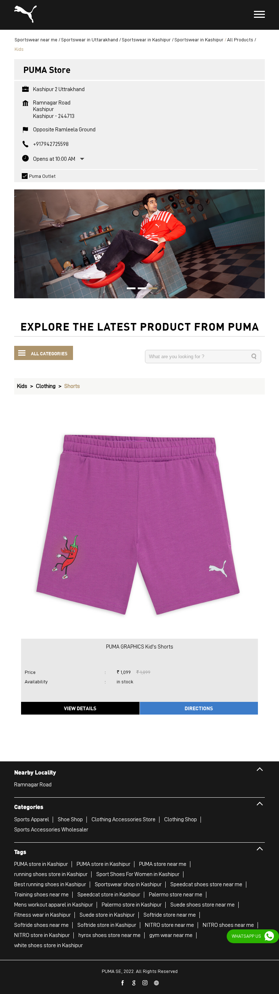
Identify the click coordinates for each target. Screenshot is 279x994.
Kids (22, 386)
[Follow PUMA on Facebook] (123, 983)
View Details (80, 708)
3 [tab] (150, 289)
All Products (240, 39)
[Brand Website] (156, 983)
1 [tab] (128, 289)
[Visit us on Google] (134, 983)
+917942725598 (51, 144)
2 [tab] (139, 289)
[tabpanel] (139, 240)
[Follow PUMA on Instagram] (145, 983)
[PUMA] (25, 14)
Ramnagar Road (33, 785)
